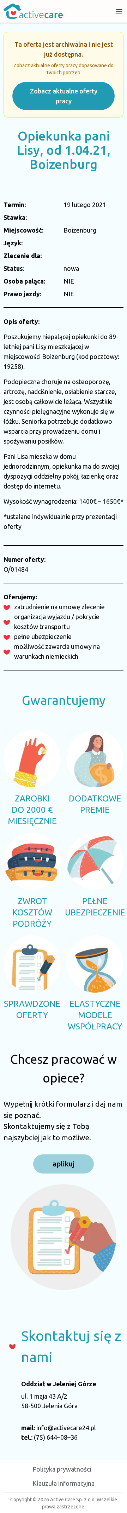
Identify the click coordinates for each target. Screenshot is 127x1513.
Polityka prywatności (61, 1469)
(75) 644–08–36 (56, 1437)
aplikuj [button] (63, 1164)
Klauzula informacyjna (63, 1483)
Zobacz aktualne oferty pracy (63, 95)
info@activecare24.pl (66, 1427)
